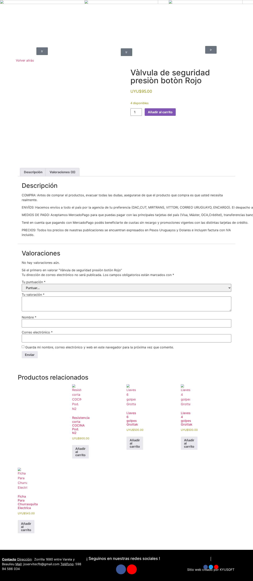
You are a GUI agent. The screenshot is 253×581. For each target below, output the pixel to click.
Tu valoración (33, 294)
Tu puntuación (33, 281)
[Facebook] (121, 569)
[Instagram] (132, 569)
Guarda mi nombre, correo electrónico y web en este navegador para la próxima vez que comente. (99, 347)
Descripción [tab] (33, 172)
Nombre (29, 317)
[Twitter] (211, 567)
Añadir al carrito (160, 112)
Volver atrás (25, 60)
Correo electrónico (37, 332)
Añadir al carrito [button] (80, 452)
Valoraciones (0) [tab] (63, 172)
